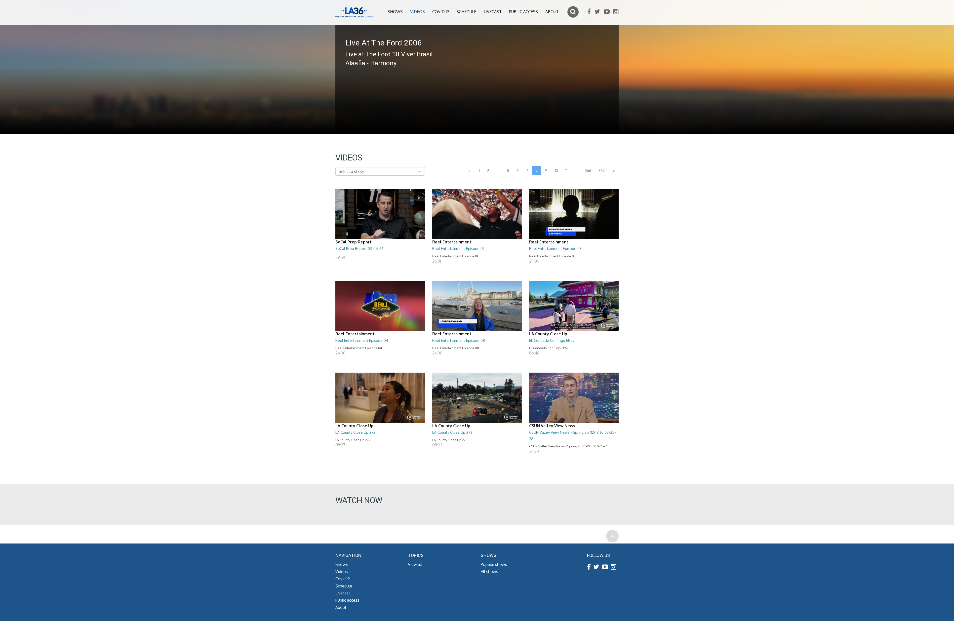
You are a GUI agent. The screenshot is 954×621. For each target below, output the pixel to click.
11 (566, 170)
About (552, 11)
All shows (489, 571)
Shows (395, 11)
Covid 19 (440, 11)
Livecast (493, 11)
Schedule (466, 11)
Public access (523, 11)
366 (588, 170)
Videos (417, 11)
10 (556, 170)
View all (415, 564)
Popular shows (494, 564)
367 (602, 170)
